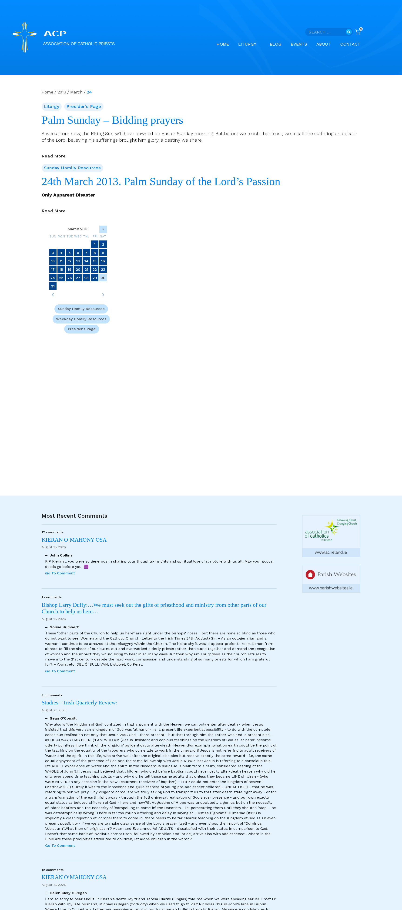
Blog (275, 44)
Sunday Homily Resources (72, 167)
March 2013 (78, 229)
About (323, 44)
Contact (350, 44)
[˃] (103, 294)
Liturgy (51, 106)
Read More (54, 156)
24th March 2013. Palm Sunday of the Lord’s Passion (161, 181)
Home (223, 44)
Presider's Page (84, 106)
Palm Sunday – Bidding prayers (112, 120)
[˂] (53, 294)
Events (299, 44)
